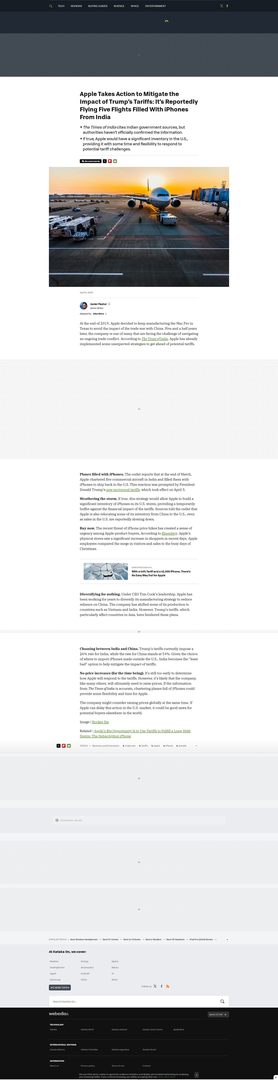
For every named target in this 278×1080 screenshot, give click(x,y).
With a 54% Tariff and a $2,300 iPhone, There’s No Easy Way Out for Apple (161, 573)
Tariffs (144, 745)
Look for (222, 1001)
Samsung (55, 979)
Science (119, 6)
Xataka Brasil (149, 1049)
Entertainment (155, 6)
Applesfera (178, 1029)
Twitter (221, 6)
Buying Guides (97, 6)
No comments (92, 161)
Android (85, 973)
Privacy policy (88, 1065)
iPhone (169, 745)
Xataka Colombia (89, 1049)
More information (166, 1076)
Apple (157, 745)
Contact (147, 1065)
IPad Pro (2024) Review (201, 939)
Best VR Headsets (176, 939)
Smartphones (57, 967)
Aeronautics (87, 967)
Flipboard (110, 161)
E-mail (115, 161)
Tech (61, 6)
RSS (167, 985)
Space (135, 6)
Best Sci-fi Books (132, 939)
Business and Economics (106, 745)
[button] (100, 304)
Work (114, 979)
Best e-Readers (154, 939)
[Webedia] (59, 1013)
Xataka (53, 1029)
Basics (115, 967)
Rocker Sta (100, 722)
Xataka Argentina (120, 1049)
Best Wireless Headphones (84, 939)
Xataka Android (119, 1029)
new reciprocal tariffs (123, 489)
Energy (84, 961)
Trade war (130, 745)
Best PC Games (111, 939)
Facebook (227, 6)
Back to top (216, 1014)
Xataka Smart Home (153, 1029)
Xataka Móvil (87, 1029)
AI (113, 973)
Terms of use (118, 1065)
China (84, 979)
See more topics (60, 987)
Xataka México (57, 1049)
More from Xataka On (142, 567)
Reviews (76, 6)
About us (54, 1065)
